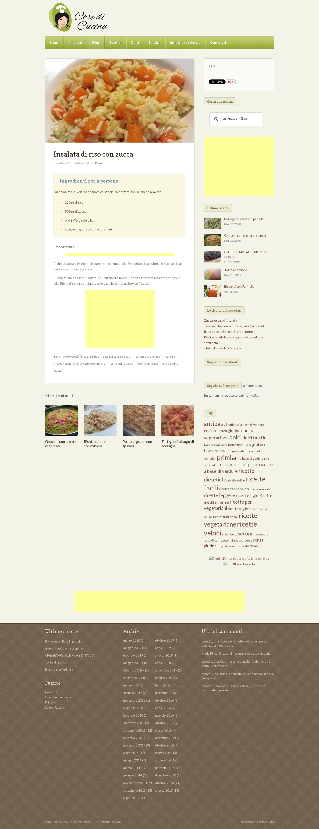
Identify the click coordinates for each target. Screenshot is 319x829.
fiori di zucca (220, 444)
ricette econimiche (93, 363)
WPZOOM (266, 822)
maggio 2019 (132, 648)
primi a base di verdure (247, 458)
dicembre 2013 (165, 775)
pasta (235, 450)
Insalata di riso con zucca (93, 154)
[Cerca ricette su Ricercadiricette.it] (239, 564)
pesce (251, 450)
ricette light (247, 495)
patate (243, 450)
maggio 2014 (132, 760)
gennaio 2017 (132, 693)
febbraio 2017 (165, 685)
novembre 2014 (134, 745)
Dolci (135, 42)
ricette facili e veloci (121, 363)
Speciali (154, 42)
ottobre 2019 (164, 640)
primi (224, 457)
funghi (247, 444)
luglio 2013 (131, 798)
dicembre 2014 (165, 738)
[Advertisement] (119, 255)
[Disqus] (120, 521)
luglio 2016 (131, 708)
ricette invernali (260, 489)
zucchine (251, 546)
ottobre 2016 (164, 700)
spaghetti (223, 546)
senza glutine (170, 363)
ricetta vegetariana (66, 363)
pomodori (210, 458)
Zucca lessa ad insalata (220, 320)
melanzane (222, 450)
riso (139, 363)
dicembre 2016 (165, 693)
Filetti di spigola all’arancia (222, 348)
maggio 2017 (164, 678)
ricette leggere (219, 495)
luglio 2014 (131, 753)
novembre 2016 (134, 700)
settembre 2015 (134, 730)
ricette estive (236, 480)
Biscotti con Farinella (239, 286)
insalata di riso (90, 356)
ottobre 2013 (164, 783)
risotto (233, 534)
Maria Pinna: (210, 653)
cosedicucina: (211, 641)
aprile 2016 (163, 708)
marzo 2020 (131, 640)
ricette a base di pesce (239, 464)
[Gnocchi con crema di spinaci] (61, 420)
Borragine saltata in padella (243, 219)
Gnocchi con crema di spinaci (245, 235)
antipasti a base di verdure (246, 425)
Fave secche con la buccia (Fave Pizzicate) (234, 326)
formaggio (235, 445)
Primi (96, 42)
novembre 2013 (134, 783)
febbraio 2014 (165, 768)
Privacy (50, 702)
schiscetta (151, 363)
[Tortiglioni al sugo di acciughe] (177, 420)
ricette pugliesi (239, 509)
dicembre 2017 (133, 670)
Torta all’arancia (235, 270)
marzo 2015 (163, 730)
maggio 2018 (132, 663)
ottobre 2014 (164, 745)
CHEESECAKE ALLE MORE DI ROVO (69, 655)
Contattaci (218, 42)
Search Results (55, 707)
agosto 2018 (164, 655)
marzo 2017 (131, 685)
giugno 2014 (163, 753)
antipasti (215, 423)
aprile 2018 (163, 663)
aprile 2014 (163, 760)
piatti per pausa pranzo (116, 356)
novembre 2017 (166, 670)
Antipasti (75, 42)
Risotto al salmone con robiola (98, 443)
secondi (246, 533)
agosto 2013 (164, 790)
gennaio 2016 (164, 715)
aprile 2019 (163, 648)
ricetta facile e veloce (147, 356)
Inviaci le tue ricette (185, 42)
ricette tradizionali (225, 517)
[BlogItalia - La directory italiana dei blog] (239, 558)
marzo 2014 (131, 768)
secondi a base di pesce (237, 540)
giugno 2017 (132, 678)
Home (54, 42)
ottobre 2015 (164, 723)
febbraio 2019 (133, 655)
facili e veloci (70, 356)
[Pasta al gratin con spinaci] (139, 420)
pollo (258, 450)
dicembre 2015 (133, 723)
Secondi (115, 42)
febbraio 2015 (133, 738)
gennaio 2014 (132, 775)
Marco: (206, 674)
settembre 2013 (134, 790)
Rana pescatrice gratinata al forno (228, 332)
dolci (235, 437)
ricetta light (170, 356)
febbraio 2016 (133, 715)
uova (232, 546)
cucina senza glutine (222, 430)
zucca (58, 370)
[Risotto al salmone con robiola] (100, 420)
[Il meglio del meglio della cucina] (77, 17)
